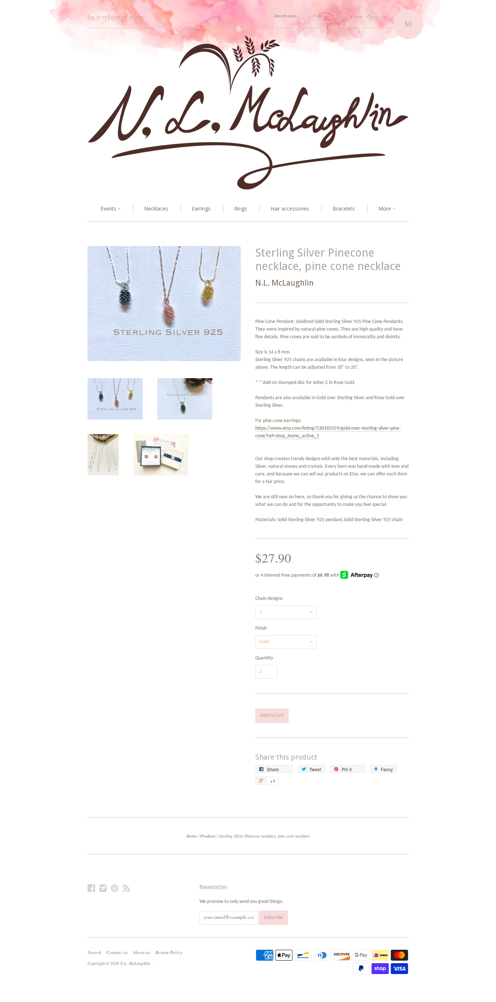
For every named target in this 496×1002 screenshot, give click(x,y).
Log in (94, 16)
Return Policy (168, 952)
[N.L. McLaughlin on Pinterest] (115, 888)
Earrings (201, 208)
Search (94, 952)
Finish (261, 628)
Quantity (264, 658)
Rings (240, 208)
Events (109, 208)
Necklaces (156, 208)
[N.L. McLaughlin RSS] (126, 888)
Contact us (117, 952)
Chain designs (268, 599)
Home (191, 836)
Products (208, 836)
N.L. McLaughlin (284, 282)
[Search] (330, 16)
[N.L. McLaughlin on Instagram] (103, 888)
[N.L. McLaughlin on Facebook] (91, 888)
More (385, 208)
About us (141, 952)
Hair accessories (290, 208)
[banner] (248, 112)
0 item (356, 16)
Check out (377, 16)
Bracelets (344, 208)
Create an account (126, 16)
